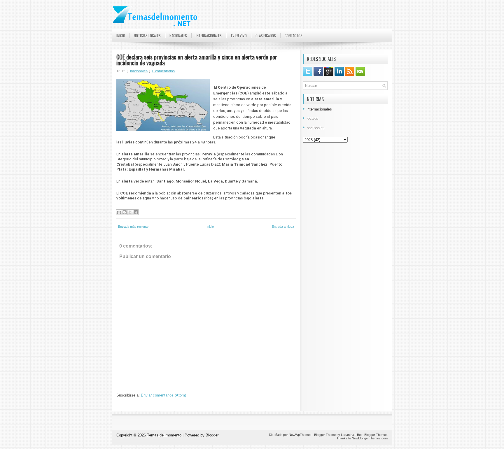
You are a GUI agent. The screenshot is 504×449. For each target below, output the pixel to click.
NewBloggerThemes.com (370, 438)
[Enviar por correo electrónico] (119, 212)
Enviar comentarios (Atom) (163, 395)
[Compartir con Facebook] (136, 212)
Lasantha (347, 434)
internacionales (319, 109)
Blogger (212, 435)
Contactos (293, 35)
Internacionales (209, 35)
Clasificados (266, 35)
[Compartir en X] (130, 212)
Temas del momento (164, 435)
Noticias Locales (147, 35)
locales (312, 118)
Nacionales (178, 35)
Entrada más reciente (133, 226)
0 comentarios (163, 71)
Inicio (120, 35)
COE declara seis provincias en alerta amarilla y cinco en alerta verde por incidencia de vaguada (196, 60)
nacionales (139, 71)
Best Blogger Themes (372, 434)
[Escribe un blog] (124, 212)
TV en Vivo (238, 35)
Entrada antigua (283, 226)
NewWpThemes (300, 434)
